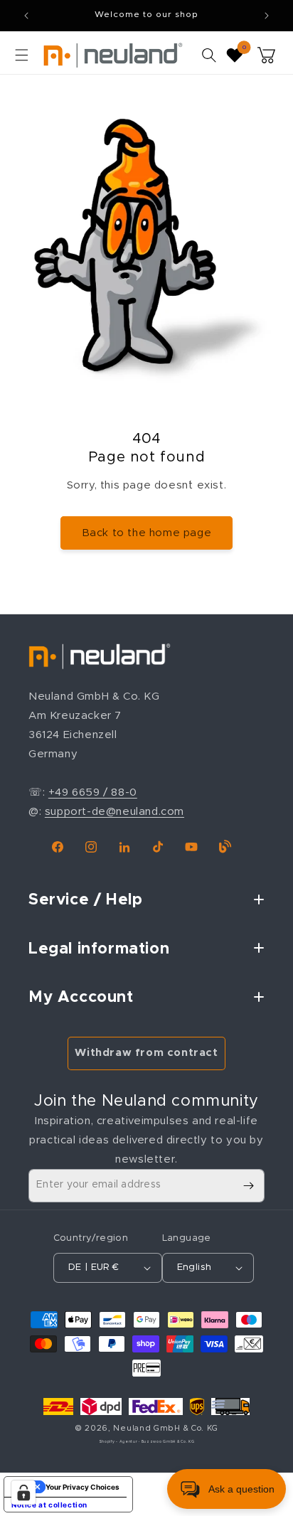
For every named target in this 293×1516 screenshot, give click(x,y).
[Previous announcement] (26, 15)
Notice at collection (49, 1504)
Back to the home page (147, 533)
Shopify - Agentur (119, 1441)
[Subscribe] (248, 1185)
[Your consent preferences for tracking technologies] (23, 1492)
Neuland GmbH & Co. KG (165, 1428)
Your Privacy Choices (82, 1487)
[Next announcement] (266, 15)
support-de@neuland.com (114, 811)
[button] (21, 54)
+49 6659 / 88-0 (92, 792)
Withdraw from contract (146, 1052)
